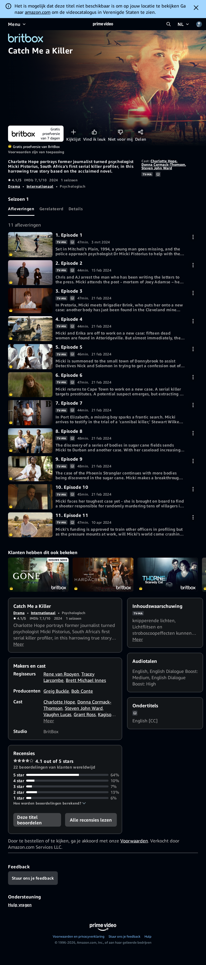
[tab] (21, 209)
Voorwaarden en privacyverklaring (79, 936)
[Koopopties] (193, 237)
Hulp (147, 936)
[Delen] (140, 132)
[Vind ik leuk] (94, 132)
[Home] (103, 24)
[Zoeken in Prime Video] (169, 24)
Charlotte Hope (163, 161)
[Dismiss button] (196, 7)
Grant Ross (85, 714)
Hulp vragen (20, 904)
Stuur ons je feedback (124, 936)
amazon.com (37, 12)
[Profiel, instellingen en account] (199, 24)
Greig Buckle (56, 691)
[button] (49, 803)
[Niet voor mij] (120, 132)
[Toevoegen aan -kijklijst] (73, 132)
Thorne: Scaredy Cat (167, 575)
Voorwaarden (134, 840)
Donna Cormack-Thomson (163, 164)
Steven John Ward (156, 168)
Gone (38, 575)
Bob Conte (82, 691)
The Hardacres (103, 575)
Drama (14, 186)
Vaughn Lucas (57, 714)
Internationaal (40, 186)
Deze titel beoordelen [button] (29, 819)
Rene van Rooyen (61, 674)
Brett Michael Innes (86, 680)
